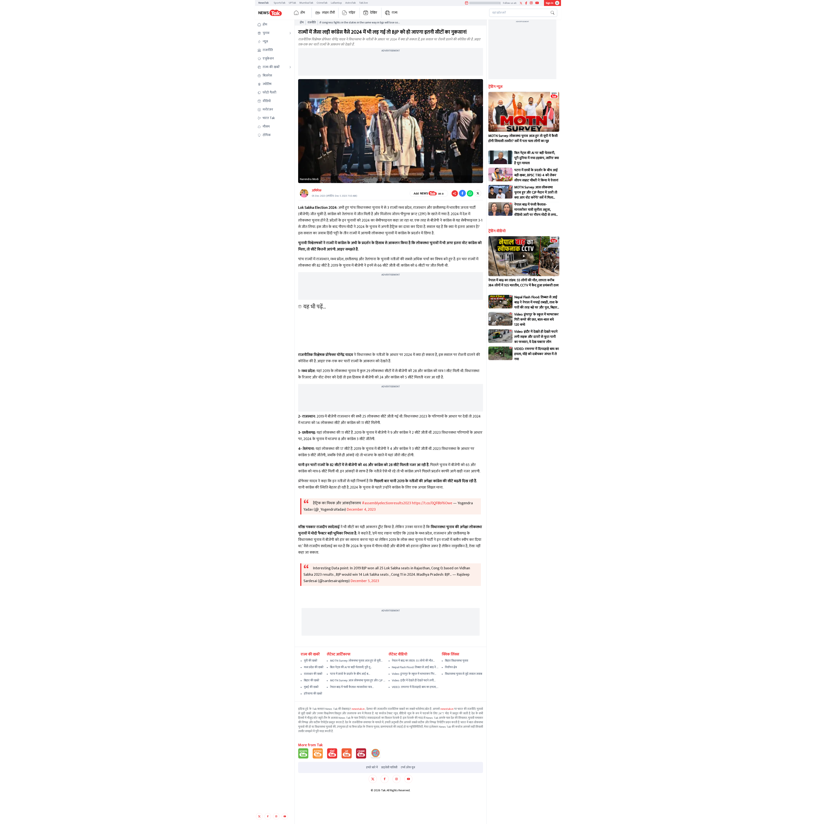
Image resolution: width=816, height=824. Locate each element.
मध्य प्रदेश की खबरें (313, 667)
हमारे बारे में (372, 767)
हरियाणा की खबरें (313, 693)
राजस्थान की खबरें (313, 673)
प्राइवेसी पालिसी (389, 767)
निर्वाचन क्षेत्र (451, 667)
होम (302, 13)
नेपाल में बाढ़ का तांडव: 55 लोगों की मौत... (413, 660)
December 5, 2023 (365, 581)
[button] (274, 24)
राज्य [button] (394, 13)
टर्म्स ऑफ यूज (408, 767)
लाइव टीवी (328, 13)
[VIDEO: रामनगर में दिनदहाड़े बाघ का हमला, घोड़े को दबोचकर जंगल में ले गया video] (500, 353)
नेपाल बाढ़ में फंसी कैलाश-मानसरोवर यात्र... (352, 687)
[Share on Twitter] (477, 193)
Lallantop (336, 2)
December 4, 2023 (361, 509)
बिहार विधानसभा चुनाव (456, 660)
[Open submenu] (290, 33)
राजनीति (311, 22)
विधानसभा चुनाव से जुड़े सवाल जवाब (463, 673)
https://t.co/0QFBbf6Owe (432, 503)
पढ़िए (352, 13)
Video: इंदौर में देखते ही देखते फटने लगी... (414, 680)
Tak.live (363, 2)
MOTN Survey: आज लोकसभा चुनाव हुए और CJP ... (357, 680)
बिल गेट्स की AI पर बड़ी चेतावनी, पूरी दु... (351, 667)
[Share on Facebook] (462, 193)
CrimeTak (322, 2)
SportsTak (279, 2)
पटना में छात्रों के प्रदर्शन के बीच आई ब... (350, 673)
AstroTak (350, 2)
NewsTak (263, 2)
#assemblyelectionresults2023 (386, 503)
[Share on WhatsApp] (470, 193)
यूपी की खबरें (310, 660)
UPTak (292, 2)
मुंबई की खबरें (311, 687)
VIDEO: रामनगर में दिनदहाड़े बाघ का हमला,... (415, 687)
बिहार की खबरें (311, 680)
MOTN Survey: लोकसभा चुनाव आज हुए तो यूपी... (356, 660)
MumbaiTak (306, 2)
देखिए (373, 13)
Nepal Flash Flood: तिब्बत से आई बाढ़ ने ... (415, 667)
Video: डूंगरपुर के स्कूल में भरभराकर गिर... (414, 673)
